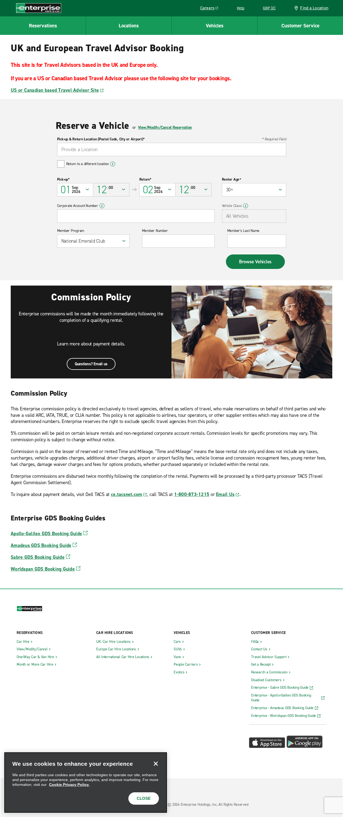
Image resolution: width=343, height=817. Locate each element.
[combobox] (171, 149)
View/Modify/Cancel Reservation (165, 127)
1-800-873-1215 (192, 494)
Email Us (225, 494)
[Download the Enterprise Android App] (304, 746)
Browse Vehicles (255, 261)
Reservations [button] (43, 25)
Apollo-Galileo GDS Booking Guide (46, 533)
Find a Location (314, 8)
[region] (85, 782)
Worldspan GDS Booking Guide (43, 569)
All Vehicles (237, 216)
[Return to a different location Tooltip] (112, 164)
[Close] (155, 763)
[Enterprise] (38, 8)
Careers (211, 9)
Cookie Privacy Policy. (69, 784)
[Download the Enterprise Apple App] (267, 746)
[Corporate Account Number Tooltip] (102, 206)
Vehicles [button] (214, 25)
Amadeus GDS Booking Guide (41, 545)
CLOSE (144, 798)
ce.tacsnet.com (126, 494)
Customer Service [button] (300, 25)
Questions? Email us (91, 364)
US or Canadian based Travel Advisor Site (55, 90)
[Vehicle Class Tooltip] (245, 206)
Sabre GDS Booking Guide (38, 557)
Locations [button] (129, 25)
